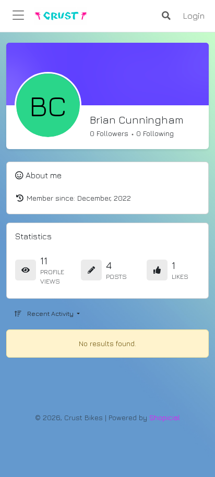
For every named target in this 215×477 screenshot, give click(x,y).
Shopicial (164, 417)
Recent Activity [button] (51, 313)
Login (194, 15)
